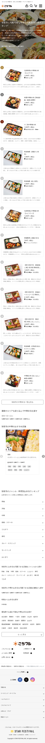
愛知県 (4, 612)
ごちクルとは (6, 649)
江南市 (4, 628)
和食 (3, 571)
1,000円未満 (5, 419)
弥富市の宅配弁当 (19, 666)
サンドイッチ (20, 575)
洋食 (7, 571)
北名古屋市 (23, 628)
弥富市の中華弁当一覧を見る (22, 402)
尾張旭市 (11, 620)
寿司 (36, 571)
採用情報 (26, 734)
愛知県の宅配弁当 (6, 666)
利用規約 (26, 653)
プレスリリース (32, 734)
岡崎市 (11, 617)
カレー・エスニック (8, 575)
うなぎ (4, 579)
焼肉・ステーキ (20, 571)
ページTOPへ (21, 672)
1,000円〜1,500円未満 (15, 419)
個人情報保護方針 (20, 734)
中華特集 (4, 604)
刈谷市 (32, 624)
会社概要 (10, 734)
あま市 (29, 620)
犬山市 (29, 617)
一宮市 (17, 617)
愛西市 (23, 620)
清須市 (16, 628)
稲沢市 (35, 617)
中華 (12, 571)
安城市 (23, 617)
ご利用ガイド (28, 649)
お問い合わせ (6, 657)
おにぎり (30, 575)
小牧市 (10, 628)
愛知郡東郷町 (6, 624)
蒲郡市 (38, 624)
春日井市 (25, 624)
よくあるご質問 (7, 653)
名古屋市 (4, 617)
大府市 (4, 620)
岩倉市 (17, 620)
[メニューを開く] (40, 6)
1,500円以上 (26, 419)
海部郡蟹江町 (16, 624)
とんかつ (30, 571)
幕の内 (36, 575)
